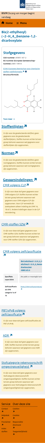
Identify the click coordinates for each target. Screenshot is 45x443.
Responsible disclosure (17, 425)
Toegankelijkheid (17, 433)
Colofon (17, 410)
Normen (10, 153)
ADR (8, 335)
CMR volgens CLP (16, 185)
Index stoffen (4, 430)
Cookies (17, 416)
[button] (22, 23)
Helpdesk (6, 416)
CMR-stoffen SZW (15, 224)
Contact (6, 410)
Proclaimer (6, 423)
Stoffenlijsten (14, 126)
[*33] (26, 71)
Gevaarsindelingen (20, 180)
